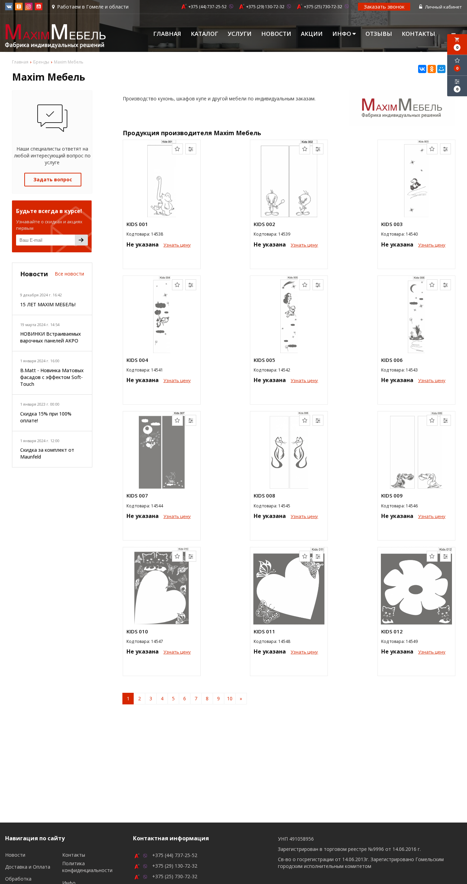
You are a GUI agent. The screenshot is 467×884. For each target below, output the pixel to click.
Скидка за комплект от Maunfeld (47, 453)
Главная (167, 33)
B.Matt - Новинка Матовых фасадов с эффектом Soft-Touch (52, 377)
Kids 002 (264, 224)
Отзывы (378, 33)
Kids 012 (392, 631)
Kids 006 (392, 359)
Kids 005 (264, 359)
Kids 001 (137, 224)
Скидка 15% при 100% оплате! (45, 417)
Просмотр (161, 260)
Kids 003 (392, 224)
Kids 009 (392, 495)
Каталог (204, 33)
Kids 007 (137, 495)
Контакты (418, 33)
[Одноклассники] (432, 69)
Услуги (240, 33)
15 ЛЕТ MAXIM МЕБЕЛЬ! (48, 304)
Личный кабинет (443, 7)
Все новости (69, 273)
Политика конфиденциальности (87, 866)
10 (229, 698)
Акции (312, 33)
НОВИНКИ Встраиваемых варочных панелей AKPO (50, 337)
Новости (276, 33)
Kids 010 (137, 631)
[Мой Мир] (441, 69)
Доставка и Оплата (27, 867)
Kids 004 (137, 359)
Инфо (342, 33)
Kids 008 (264, 495)
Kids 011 (264, 631)
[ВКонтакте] (422, 69)
